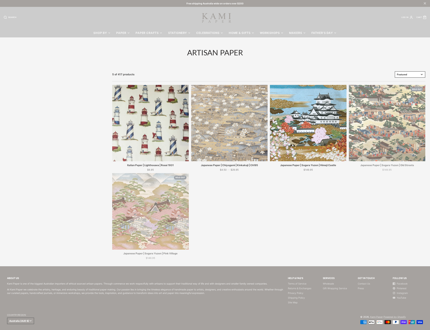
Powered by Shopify (394, 316)
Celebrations (207, 33)
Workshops (270, 33)
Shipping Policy (296, 297)
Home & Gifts (240, 33)
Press (361, 288)
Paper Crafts (147, 33)
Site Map (293, 302)
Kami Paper (376, 316)
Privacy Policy (295, 293)
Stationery (177, 33)
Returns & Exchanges (299, 288)
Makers (295, 33)
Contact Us (364, 283)
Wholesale (328, 283)
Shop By (100, 33)
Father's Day (322, 33)
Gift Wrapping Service (335, 288)
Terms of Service (297, 283)
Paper (121, 33)
